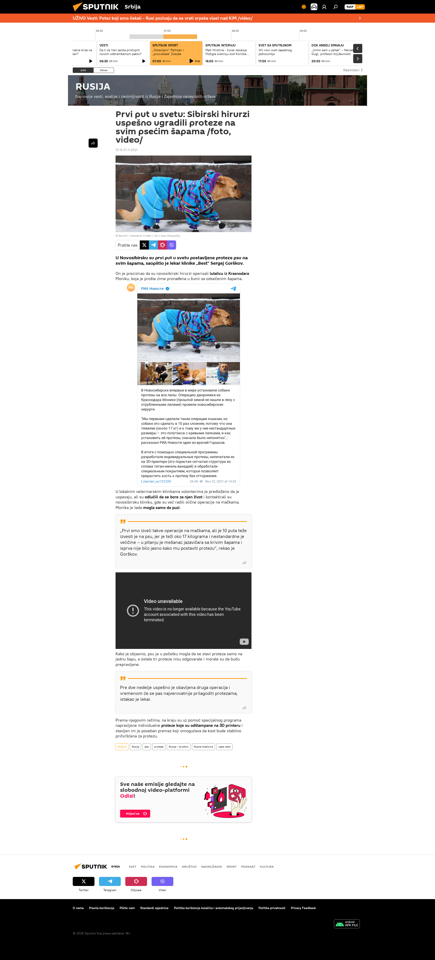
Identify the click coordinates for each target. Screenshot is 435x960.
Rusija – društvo (178, 746)
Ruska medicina (203, 746)
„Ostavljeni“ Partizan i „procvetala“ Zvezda (168, 52)
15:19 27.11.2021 (127, 150)
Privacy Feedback (303, 908)
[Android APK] (346, 924)
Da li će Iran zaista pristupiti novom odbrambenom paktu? (120, 52)
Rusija (135, 746)
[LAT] (360, 7)
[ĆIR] (350, 7)
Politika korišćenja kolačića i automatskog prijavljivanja (213, 908)
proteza (158, 746)
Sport (232, 866)
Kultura (267, 866)
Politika (148, 866)
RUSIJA (122, 746)
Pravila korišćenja (101, 908)
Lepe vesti (224, 746)
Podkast (248, 866)
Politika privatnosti (272, 908)
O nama (78, 908)
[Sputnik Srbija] (97, 12)
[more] (244, 562)
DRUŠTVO (189, 866)
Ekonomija (168, 866)
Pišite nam (127, 908)
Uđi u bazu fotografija (167, 235)
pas (147, 746)
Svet (132, 866)
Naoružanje (211, 866)
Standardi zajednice (154, 908)
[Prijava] (324, 6)
